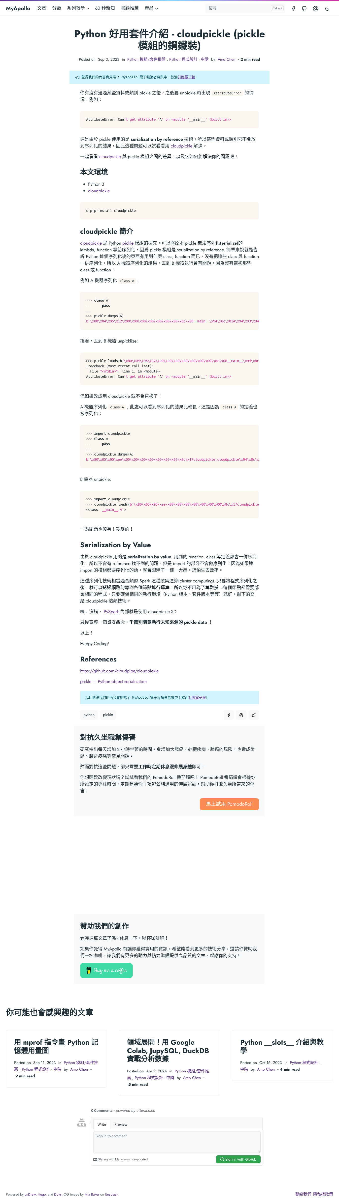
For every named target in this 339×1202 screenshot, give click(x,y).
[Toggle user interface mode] (327, 8)
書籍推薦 (130, 8)
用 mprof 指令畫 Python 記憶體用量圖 (56, 1046)
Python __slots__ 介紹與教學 (282, 1046)
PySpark (111, 611)
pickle (128, 243)
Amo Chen (226, 59)
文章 (41, 8)
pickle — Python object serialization (113, 681)
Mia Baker (92, 1194)
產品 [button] (150, 8)
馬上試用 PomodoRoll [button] (229, 804)
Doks (58, 1194)
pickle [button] (108, 714)
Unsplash (111, 1194)
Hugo (42, 1194)
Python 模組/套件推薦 (146, 59)
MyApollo (18, 8)
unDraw (30, 1194)
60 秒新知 (105, 8)
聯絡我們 (303, 1194)
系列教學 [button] (76, 8)
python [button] (89, 714)
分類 (56, 8)
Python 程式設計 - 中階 (189, 59)
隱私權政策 (323, 1194)
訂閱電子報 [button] (186, 77)
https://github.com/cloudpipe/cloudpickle (119, 671)
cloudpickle (181, 146)
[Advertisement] (169, 868)
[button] (229, 714)
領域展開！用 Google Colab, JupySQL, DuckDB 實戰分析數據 (168, 1050)
